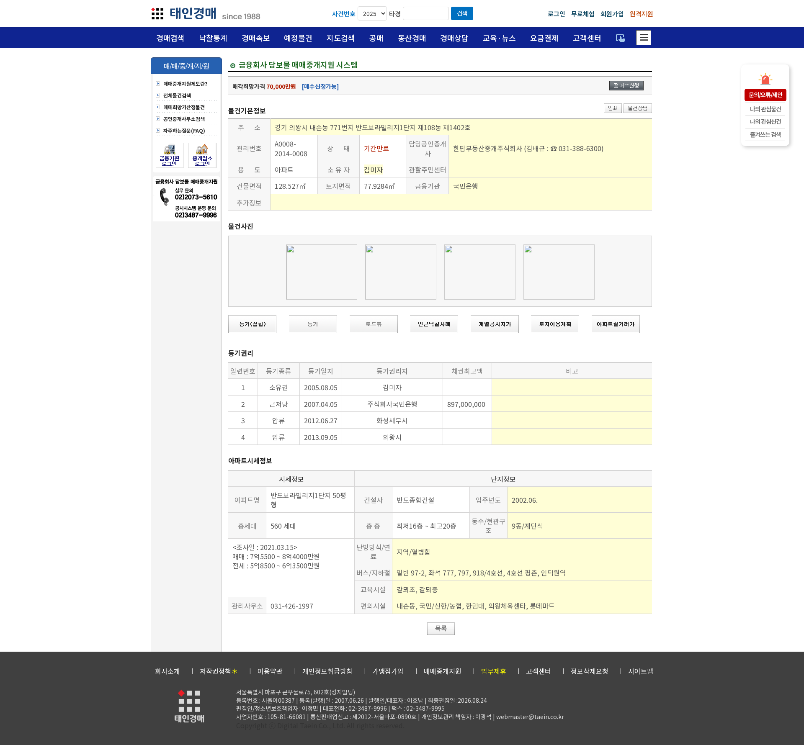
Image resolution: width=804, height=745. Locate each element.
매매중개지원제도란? (185, 83)
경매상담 (454, 37)
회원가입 (612, 13)
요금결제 (544, 37)
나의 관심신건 (765, 121)
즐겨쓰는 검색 (765, 134)
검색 (462, 13)
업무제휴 (493, 671)
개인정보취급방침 (327, 671)
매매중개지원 (442, 671)
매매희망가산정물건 (184, 107)
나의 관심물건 (765, 109)
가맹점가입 (388, 671)
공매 (376, 37)
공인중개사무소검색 (184, 119)
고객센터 (587, 37)
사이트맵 (640, 671)
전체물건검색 (177, 95)
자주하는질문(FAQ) (184, 130)
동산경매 (412, 37)
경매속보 (256, 37)
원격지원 (641, 13)
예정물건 (298, 37)
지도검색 (341, 37)
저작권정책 (219, 671)
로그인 (556, 13)
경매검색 (170, 37)
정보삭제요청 (589, 671)
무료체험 (583, 13)
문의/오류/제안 (765, 94)
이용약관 (270, 671)
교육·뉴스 (499, 37)
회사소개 (167, 671)
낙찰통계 (213, 37)
